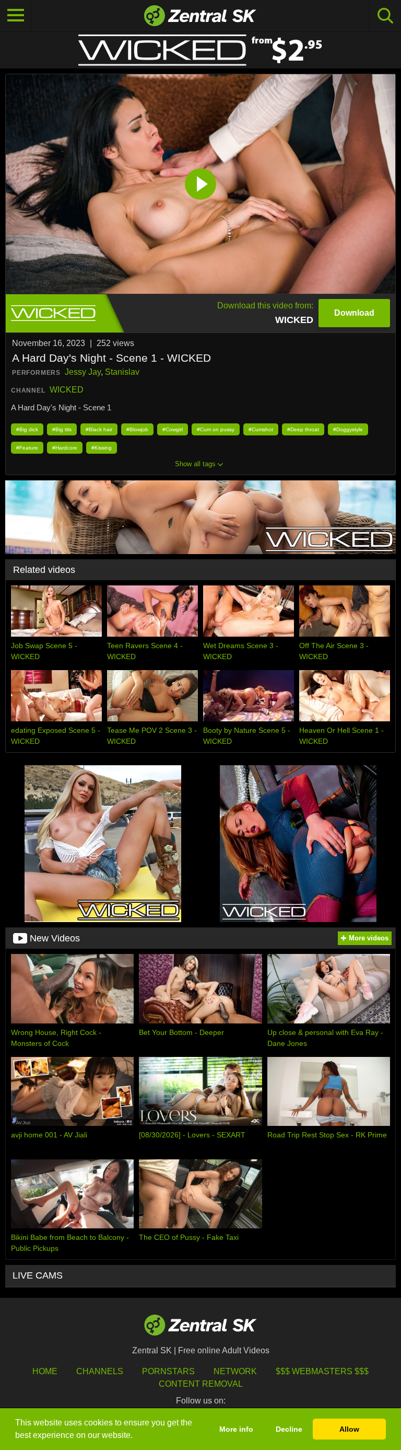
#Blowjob (137, 429)
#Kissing (101, 448)
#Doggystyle (348, 429)
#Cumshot (261, 429)
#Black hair (99, 429)
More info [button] (236, 1429)
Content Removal (201, 1383)
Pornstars (168, 1371)
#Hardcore (64, 448)
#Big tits (62, 429)
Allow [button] (349, 1429)
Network (235, 1371)
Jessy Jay (83, 371)
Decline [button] (289, 1429)
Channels (99, 1371)
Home (44, 1371)
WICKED (67, 389)
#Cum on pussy (215, 429)
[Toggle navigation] (15, 15)
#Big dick (27, 429)
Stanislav (122, 371)
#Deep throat (303, 429)
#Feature (27, 448)
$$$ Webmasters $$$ (322, 1371)
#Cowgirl (172, 429)
